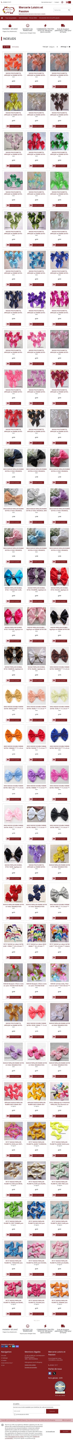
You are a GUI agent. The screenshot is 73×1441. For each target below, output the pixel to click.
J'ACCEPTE (65, 1431)
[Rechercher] (69, 10)
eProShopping (51, 1420)
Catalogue (5, 1358)
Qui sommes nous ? (7, 1363)
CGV (3, 1365)
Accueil (4, 1355)
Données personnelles (31, 1367)
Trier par (45, 47)
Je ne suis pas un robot (22, 1414)
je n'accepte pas (50, 1431)
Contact (57, 2)
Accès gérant (67, 1420)
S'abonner (52, 1411)
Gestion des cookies (30, 1365)
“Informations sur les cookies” (16, 1436)
